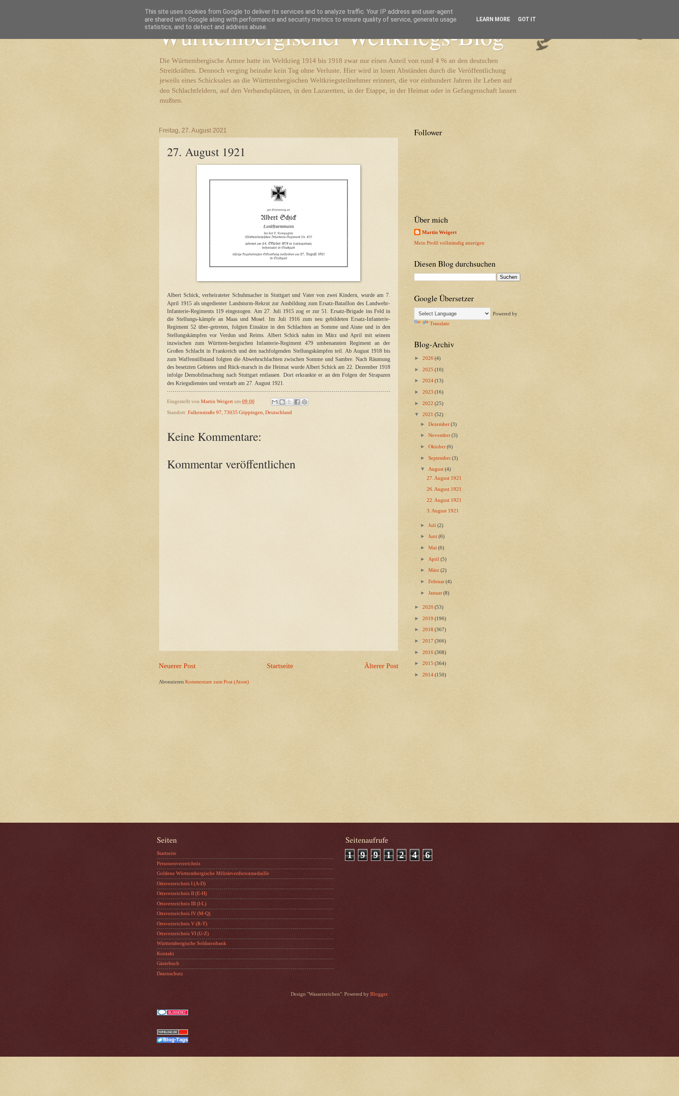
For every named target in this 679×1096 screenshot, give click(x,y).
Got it (527, 19)
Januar (435, 593)
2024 (428, 380)
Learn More (493, 19)
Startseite (280, 666)
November (439, 435)
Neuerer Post (177, 666)
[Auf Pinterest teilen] (304, 402)
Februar (437, 581)
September (440, 458)
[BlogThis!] (282, 402)
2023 (428, 392)
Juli (432, 525)
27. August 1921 (444, 478)
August (436, 469)
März (434, 570)
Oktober (437, 446)
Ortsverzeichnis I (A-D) (181, 883)
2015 (428, 663)
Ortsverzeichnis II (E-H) (182, 893)
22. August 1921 (444, 500)
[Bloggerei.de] (172, 1014)
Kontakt (165, 953)
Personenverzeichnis (178, 863)
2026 (428, 358)
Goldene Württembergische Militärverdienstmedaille (213, 873)
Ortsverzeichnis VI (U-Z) (183, 933)
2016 (428, 652)
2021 (428, 414)
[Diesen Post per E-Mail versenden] (275, 402)
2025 (428, 369)
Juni (433, 536)
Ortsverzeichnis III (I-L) (181, 903)
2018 (428, 629)
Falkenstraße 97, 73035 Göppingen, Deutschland (240, 412)
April (434, 559)
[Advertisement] (463, 760)
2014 (428, 675)
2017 (428, 641)
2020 (428, 607)
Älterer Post (381, 666)
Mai (433, 548)
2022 (428, 403)
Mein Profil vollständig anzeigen (449, 243)
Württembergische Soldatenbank (191, 943)
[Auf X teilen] (290, 402)
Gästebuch (168, 963)
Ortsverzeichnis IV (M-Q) (183, 913)
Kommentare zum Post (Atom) (217, 682)
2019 (428, 618)
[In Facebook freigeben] (297, 402)
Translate (440, 323)
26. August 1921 (444, 489)
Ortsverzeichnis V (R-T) (182, 924)
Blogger (378, 994)
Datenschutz (170, 973)
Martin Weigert (439, 232)
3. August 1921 (443, 511)
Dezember (439, 424)
